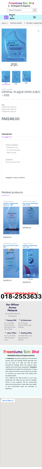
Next (35, 48)
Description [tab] (7, 134)
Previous (8, 48)
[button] (38, 31)
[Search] (34, 10)
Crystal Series (27, 201)
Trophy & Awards (16, 23)
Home (4, 23)
